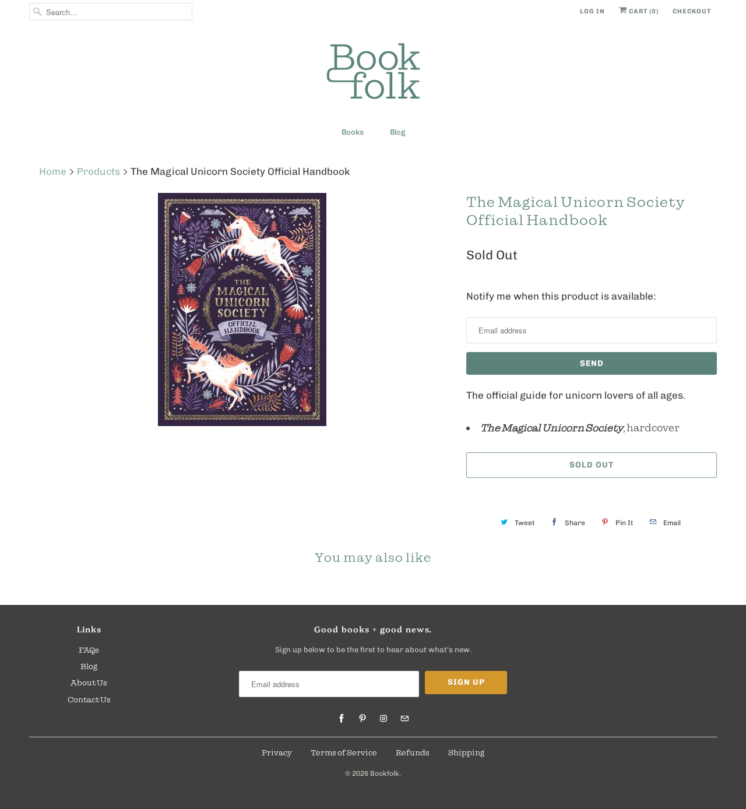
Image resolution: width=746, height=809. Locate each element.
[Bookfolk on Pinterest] (362, 718)
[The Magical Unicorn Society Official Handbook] (242, 309)
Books (353, 132)
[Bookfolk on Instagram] (383, 718)
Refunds (413, 752)
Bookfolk (384, 773)
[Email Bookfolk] (404, 718)
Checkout (692, 11)
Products (98, 171)
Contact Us (89, 699)
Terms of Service (344, 752)
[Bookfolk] (373, 73)
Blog (397, 132)
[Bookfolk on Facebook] (341, 718)
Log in (592, 11)
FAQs (89, 650)
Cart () (643, 11)
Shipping (466, 752)
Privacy (277, 752)
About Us (89, 682)
